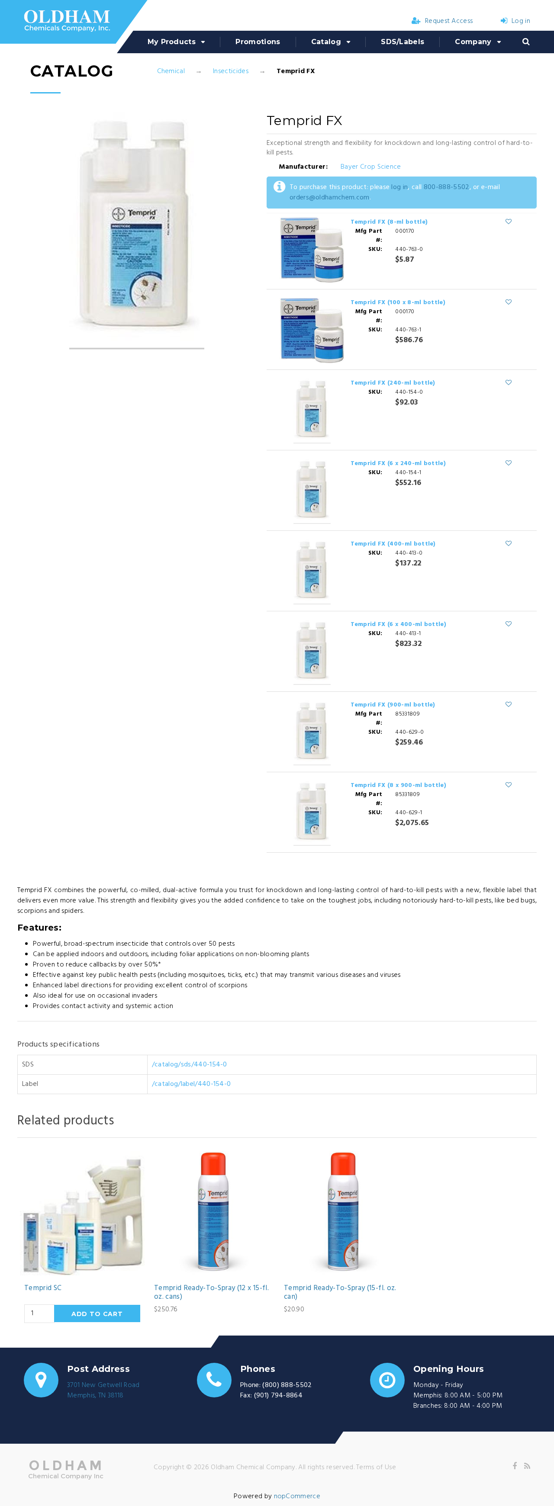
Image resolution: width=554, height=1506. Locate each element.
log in (399, 187)
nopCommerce (297, 1496)
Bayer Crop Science (371, 167)
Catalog (326, 42)
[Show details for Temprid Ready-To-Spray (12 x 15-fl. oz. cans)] (212, 1213)
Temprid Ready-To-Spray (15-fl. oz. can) (340, 1293)
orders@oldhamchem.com (330, 197)
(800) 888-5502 (287, 1385)
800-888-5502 (447, 187)
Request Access (449, 21)
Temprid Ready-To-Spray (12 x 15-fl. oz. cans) (211, 1293)
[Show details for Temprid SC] (82, 1213)
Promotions (257, 42)
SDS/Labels (402, 42)
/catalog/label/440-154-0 (191, 1084)
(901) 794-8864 (278, 1395)
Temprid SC (42, 1288)
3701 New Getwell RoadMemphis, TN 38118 (103, 1390)
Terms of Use (376, 1467)
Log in (521, 21)
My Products (172, 42)
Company (473, 42)
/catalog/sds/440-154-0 (189, 1064)
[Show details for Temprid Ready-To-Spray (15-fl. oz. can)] (342, 1213)
